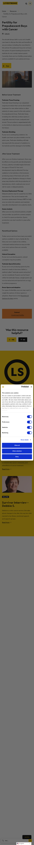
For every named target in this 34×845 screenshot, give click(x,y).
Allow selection (17, 451)
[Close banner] (31, 386)
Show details (25, 440)
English (21, 843)
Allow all (17, 445)
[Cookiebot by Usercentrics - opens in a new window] (21, 387)
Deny (17, 456)
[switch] (29, 422)
